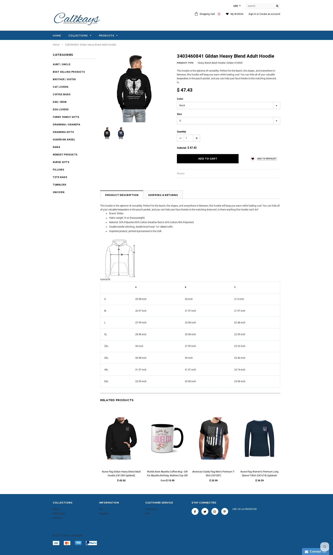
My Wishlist (237, 14)
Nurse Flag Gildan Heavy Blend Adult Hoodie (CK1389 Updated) (121, 473)
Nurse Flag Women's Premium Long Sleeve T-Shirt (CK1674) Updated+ (259, 473)
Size (179, 114)
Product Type (185, 63)
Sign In (252, 14)
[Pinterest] (224, 511)
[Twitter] (204, 511)
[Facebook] (195, 511)
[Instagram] (214, 511)
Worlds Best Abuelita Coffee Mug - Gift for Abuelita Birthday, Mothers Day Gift (167, 473)
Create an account (270, 14)
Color (180, 99)
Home (56, 44)
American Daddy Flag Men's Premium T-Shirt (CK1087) (213, 473)
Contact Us (317, 551)
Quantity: (181, 131)
